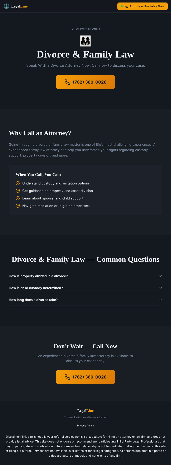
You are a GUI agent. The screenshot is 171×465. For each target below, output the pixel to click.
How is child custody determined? (36, 288)
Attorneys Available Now (147, 6)
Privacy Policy (85, 425)
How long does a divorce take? (33, 300)
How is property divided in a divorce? (38, 276)
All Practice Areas (88, 28)
